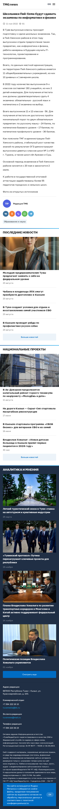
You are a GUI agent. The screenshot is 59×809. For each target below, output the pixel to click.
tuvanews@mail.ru (12, 717)
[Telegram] (31, 214)
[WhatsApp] (24, 214)
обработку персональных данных (23, 797)
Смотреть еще (29, 674)
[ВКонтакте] (6, 214)
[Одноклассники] (12, 214)
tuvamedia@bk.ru (11, 707)
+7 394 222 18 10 (11, 704)
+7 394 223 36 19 (11, 728)
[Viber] (18, 214)
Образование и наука (14, 221)
